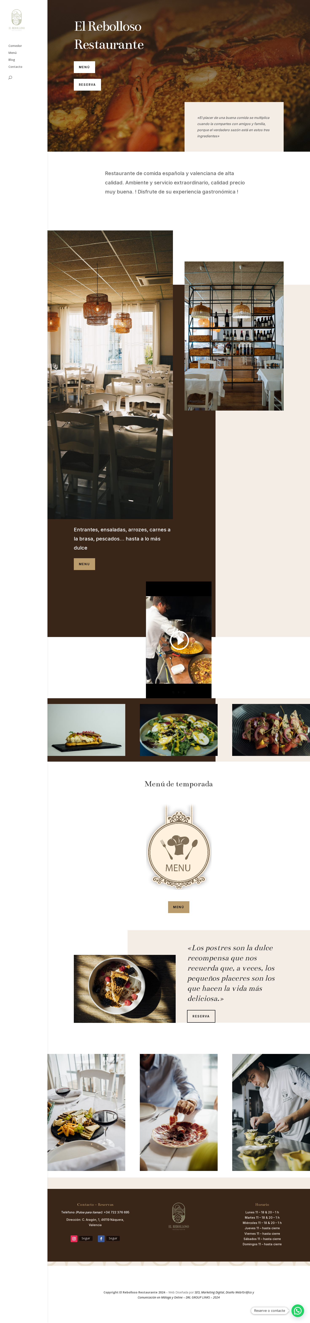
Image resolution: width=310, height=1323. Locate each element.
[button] (297, 1310)
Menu (84, 564)
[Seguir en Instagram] (74, 1238)
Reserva (87, 84)
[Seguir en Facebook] (101, 1238)
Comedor (15, 46)
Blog (11, 60)
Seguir (86, 1238)
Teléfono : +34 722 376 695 (95, 1212)
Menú (12, 53)
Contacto (15, 67)
